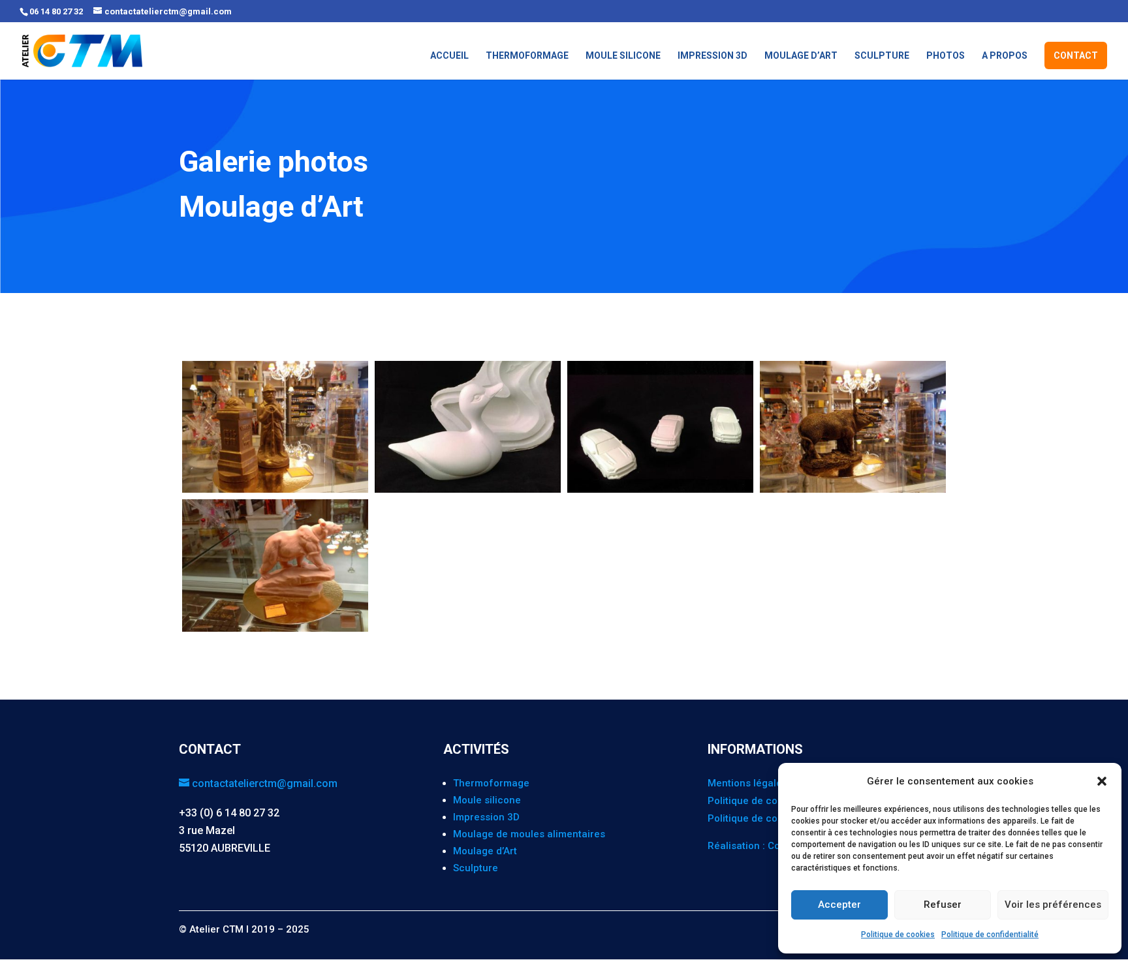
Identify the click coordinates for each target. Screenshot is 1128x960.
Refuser (943, 904)
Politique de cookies (898, 934)
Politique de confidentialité (990, 934)
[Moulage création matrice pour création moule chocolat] (468, 492)
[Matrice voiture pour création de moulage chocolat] (660, 492)
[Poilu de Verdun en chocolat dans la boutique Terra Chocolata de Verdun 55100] (275, 492)
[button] (1101, 781)
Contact (1076, 55)
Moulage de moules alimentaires (529, 834)
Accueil (449, 56)
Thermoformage (527, 56)
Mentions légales (747, 783)
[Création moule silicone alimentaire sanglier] (853, 492)
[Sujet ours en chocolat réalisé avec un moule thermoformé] (275, 631)
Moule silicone (623, 56)
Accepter (839, 904)
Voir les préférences (1053, 904)
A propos (1004, 56)
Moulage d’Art (801, 56)
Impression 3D (712, 56)
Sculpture (881, 56)
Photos (945, 56)
